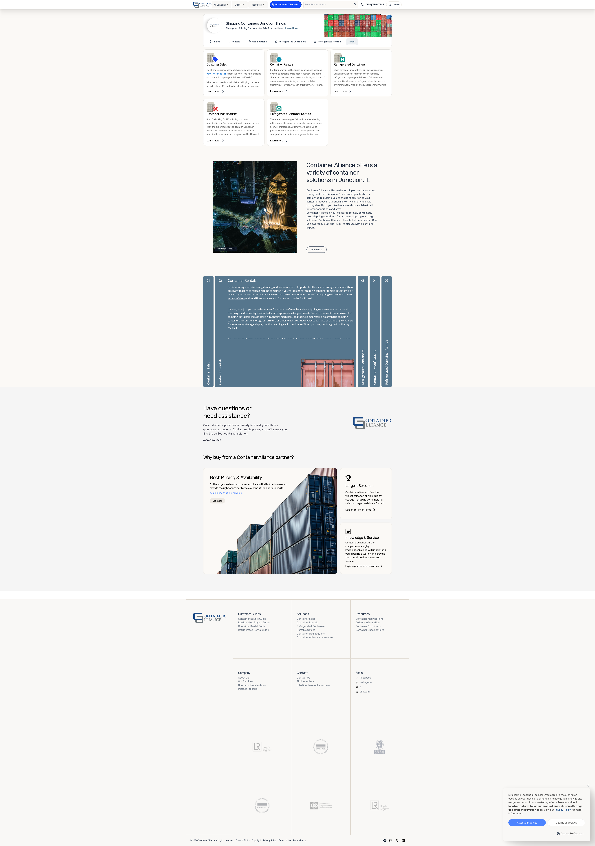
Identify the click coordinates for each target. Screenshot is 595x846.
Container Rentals (307, 622)
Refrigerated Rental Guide (253, 629)
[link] (233, 72)
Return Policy (299, 840)
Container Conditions (368, 626)
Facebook (365, 677)
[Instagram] (391, 840)
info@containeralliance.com (313, 685)
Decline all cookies (566, 822)
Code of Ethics (243, 840)
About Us (243, 677)
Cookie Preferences (572, 833)
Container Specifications (370, 629)
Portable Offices (306, 629)
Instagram (366, 682)
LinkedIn (365, 691)
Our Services (245, 681)
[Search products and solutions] (355, 5)
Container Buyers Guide (252, 618)
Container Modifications (311, 633)
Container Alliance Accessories (315, 637)
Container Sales (306, 618)
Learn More (291, 28)
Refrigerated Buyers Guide (253, 622)
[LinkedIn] (403, 840)
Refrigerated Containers (311, 626)
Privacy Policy (269, 840)
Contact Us (303, 677)
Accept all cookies (527, 822)
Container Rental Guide (251, 626)
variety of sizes (236, 298)
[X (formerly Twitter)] (397, 840)
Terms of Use (284, 840)
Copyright (256, 840)
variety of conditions (217, 74)
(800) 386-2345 (212, 440)
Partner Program (248, 688)
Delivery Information (368, 622)
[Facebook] (384, 840)
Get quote (217, 500)
